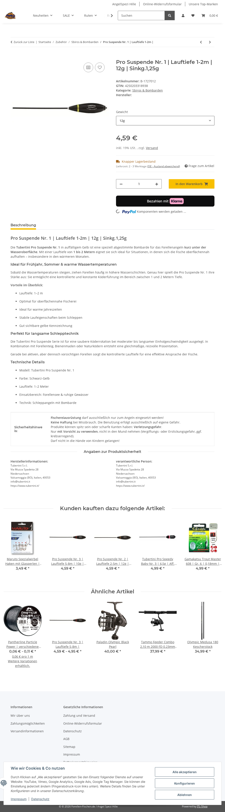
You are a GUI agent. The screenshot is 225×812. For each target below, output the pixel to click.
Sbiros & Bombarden (147, 90)
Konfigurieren (184, 783)
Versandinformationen (27, 731)
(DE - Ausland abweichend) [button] (163, 166)
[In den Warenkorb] (14, 56)
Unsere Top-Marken (203, 4)
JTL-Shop (202, 806)
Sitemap (69, 747)
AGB (66, 739)
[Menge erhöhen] (156, 183)
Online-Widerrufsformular (162, 4)
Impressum (19, 799)
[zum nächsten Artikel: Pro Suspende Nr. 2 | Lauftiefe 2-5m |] (209, 42)
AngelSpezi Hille (124, 4)
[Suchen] (170, 15)
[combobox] (165, 120)
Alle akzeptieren (184, 772)
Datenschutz (40, 799)
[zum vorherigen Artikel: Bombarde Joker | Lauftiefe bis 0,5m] (200, 42)
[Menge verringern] (121, 183)
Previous (11, 550)
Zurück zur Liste (24, 42)
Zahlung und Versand (79, 715)
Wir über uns (20, 715)
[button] (183, 15)
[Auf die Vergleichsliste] (88, 67)
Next (214, 550)
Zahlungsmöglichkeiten (28, 723)
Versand (152, 148)
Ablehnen (184, 795)
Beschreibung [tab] (23, 225)
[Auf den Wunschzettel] (100, 67)
